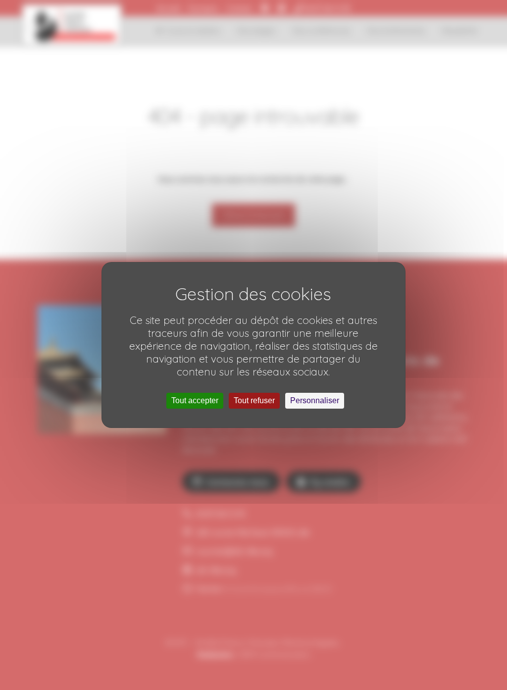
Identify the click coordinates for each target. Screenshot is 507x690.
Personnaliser (314, 400)
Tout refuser (254, 400)
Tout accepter (194, 400)
